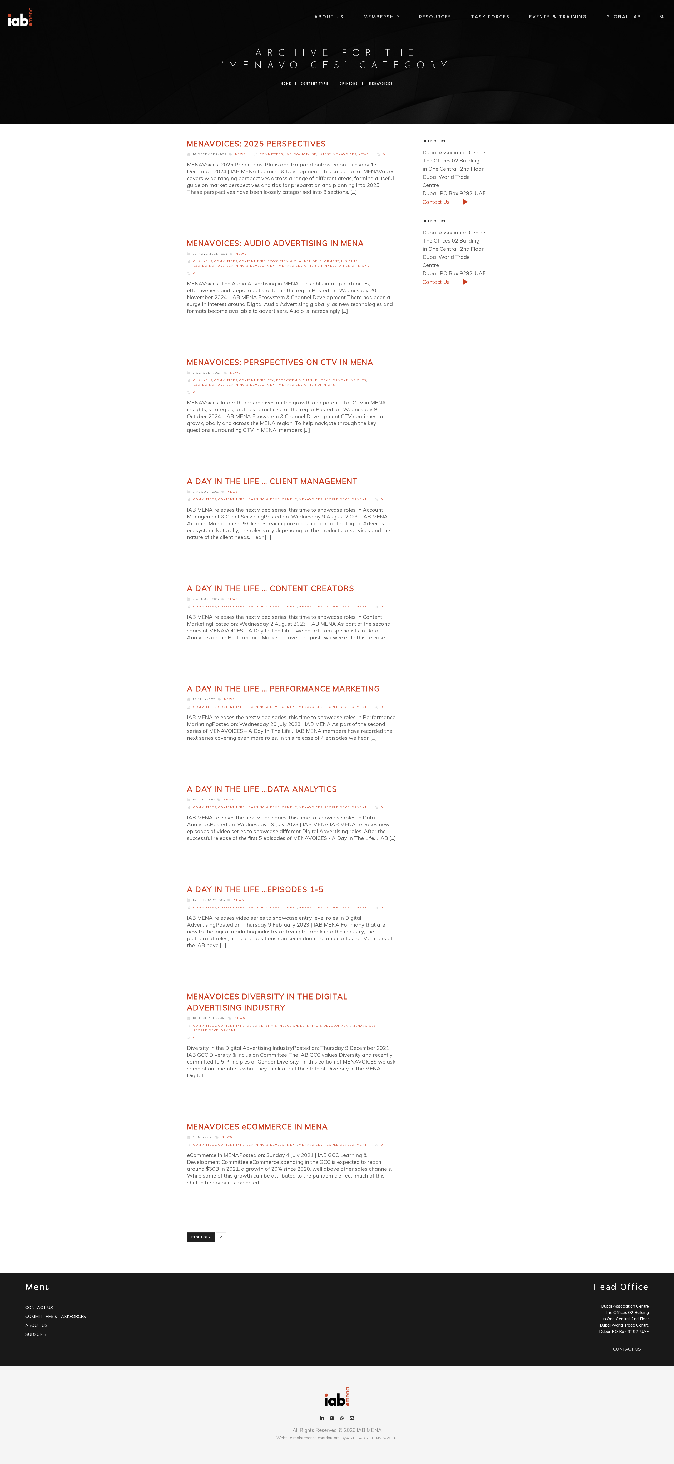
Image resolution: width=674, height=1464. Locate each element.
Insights (349, 261)
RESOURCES (435, 17)
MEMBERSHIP (381, 17)
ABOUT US (329, 17)
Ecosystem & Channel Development (303, 261)
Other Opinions (354, 266)
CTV (271, 380)
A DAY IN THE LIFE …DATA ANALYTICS (262, 789)
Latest (324, 154)
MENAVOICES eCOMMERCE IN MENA (257, 1126)
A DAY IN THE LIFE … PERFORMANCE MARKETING (283, 688)
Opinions (349, 83)
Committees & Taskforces (55, 1316)
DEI (250, 1025)
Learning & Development (252, 266)
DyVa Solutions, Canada (357, 1438)
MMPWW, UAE (387, 1438)
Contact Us (437, 202)
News (363, 154)
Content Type (315, 83)
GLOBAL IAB (623, 17)
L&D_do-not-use (300, 154)
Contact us (39, 1307)
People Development (345, 499)
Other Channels (320, 266)
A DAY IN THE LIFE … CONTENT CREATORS (270, 588)
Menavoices (381, 83)
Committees (271, 154)
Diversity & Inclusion (276, 1025)
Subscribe (37, 1334)
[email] (352, 1418)
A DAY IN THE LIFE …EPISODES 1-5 (255, 889)
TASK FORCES (490, 17)
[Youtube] (332, 1418)
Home (286, 83)
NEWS (240, 154)
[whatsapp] (342, 1418)
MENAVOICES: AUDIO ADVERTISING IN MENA (275, 243)
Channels (202, 261)
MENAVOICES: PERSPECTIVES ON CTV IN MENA (280, 362)
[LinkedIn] (322, 1418)
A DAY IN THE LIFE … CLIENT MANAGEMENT (272, 481)
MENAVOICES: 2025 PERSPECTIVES (256, 143)
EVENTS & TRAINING (558, 17)
